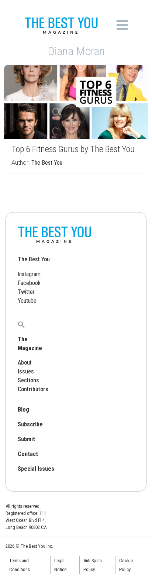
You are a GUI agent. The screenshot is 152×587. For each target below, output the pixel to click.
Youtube (27, 300)
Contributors (33, 389)
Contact (28, 453)
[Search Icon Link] (21, 324)
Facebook (29, 282)
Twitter (26, 291)
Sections (28, 380)
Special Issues (36, 468)
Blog (23, 409)
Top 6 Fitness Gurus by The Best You (73, 149)
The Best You (46, 162)
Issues (26, 371)
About (25, 362)
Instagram (29, 274)
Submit (26, 439)
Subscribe (30, 424)
